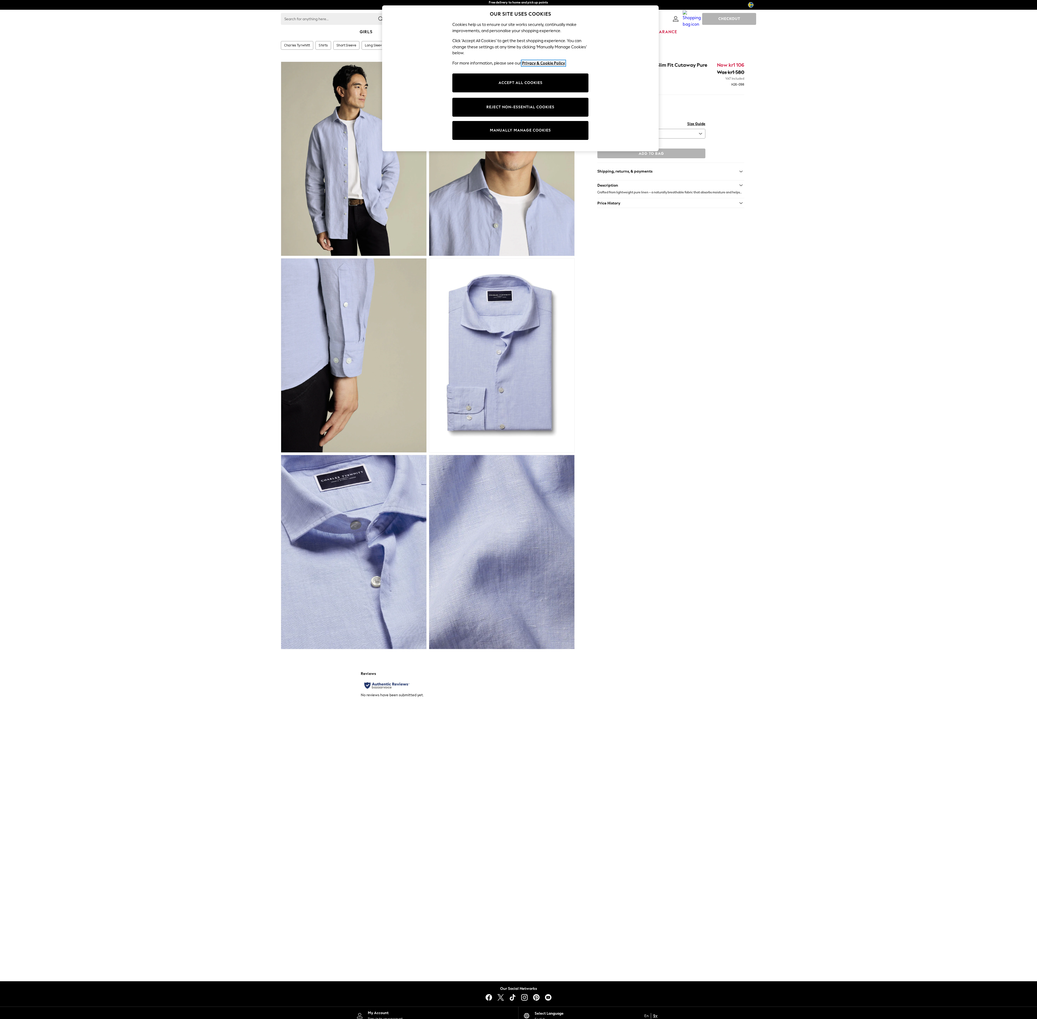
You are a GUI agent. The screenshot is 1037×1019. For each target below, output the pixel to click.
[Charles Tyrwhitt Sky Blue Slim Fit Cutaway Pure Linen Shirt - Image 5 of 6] (353, 552)
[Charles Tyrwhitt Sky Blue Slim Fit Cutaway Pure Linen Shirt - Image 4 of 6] (501, 355)
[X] (501, 997)
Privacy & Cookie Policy (543, 63)
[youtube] (548, 997)
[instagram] (524, 997)
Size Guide (696, 124)
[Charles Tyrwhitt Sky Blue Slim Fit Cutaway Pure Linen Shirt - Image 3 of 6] (353, 355)
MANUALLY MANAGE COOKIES (520, 130)
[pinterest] (536, 997)
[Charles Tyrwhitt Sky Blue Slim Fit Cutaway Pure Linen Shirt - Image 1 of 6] (353, 159)
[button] (670, 185)
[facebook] (489, 997)
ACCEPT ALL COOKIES (521, 82)
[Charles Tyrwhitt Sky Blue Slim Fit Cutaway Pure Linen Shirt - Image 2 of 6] (501, 159)
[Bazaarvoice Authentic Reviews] (386, 685)
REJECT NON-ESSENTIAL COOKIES (520, 107)
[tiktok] (512, 997)
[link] (676, 19)
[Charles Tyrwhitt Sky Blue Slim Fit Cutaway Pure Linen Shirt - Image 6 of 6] (501, 552)
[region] (520, 78)
